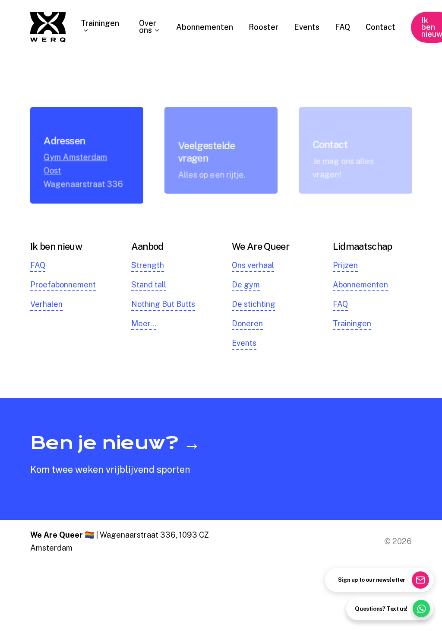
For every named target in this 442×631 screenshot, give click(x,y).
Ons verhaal (253, 265)
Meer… (143, 323)
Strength (147, 265)
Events (244, 342)
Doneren (247, 323)
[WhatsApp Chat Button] (421, 608)
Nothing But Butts (163, 304)
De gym (246, 284)
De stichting (253, 304)
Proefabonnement (63, 284)
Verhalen (46, 304)
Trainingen (352, 323)
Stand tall (148, 284)
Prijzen (345, 265)
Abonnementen (360, 284)
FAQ (37, 265)
